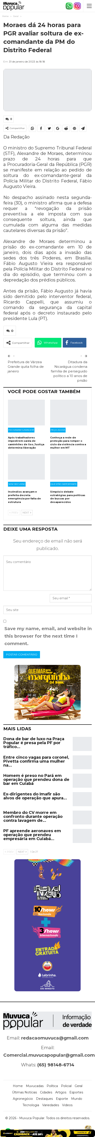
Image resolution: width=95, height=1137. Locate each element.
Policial (66, 1086)
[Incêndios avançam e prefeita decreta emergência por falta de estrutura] (26, 467)
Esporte (62, 1099)
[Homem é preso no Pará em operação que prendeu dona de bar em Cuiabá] (82, 781)
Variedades (50, 1105)
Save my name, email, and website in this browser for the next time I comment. (48, 636)
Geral (78, 1086)
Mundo (76, 1099)
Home (18, 1086)
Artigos (60, 1092)
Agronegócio (23, 1099)
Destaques (44, 1099)
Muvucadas (35, 1086)
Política (52, 1086)
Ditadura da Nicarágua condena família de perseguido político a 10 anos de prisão (69, 371)
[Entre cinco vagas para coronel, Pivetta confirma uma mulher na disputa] (82, 762)
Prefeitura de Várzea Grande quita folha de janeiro (26, 366)
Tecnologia (31, 1105)
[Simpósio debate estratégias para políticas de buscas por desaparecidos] (68, 467)
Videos (67, 1105)
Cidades (46, 1092)
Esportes (76, 1092)
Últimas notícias (24, 1092)
